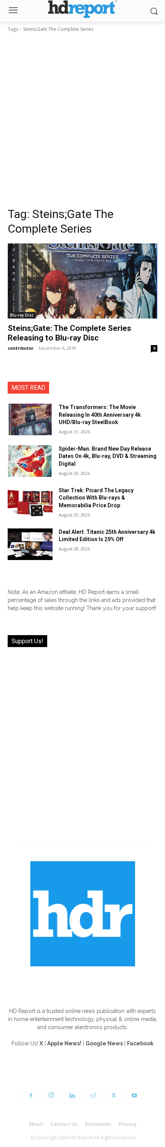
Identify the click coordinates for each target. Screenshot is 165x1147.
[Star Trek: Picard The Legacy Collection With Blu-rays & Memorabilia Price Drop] (30, 502)
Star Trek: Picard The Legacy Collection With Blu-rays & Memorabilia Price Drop (96, 497)
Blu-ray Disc (21, 315)
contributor (20, 348)
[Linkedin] (72, 1095)
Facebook (140, 1043)
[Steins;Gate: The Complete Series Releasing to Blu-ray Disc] (82, 281)
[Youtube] (134, 1095)
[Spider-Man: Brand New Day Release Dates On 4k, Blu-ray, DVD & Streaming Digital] (30, 461)
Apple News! (64, 1043)
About (36, 1124)
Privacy (128, 1124)
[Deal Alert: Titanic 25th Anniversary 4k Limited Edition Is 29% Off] (30, 544)
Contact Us (64, 1124)
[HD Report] (82, 9)
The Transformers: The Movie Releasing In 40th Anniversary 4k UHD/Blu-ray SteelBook (100, 414)
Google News (104, 1043)
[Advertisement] (82, 120)
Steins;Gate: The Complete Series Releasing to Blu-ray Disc (69, 333)
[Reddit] (93, 1095)
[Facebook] (30, 1095)
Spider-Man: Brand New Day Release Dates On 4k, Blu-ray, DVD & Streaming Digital (108, 456)
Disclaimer (98, 1124)
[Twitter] (113, 1095)
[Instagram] (51, 1095)
